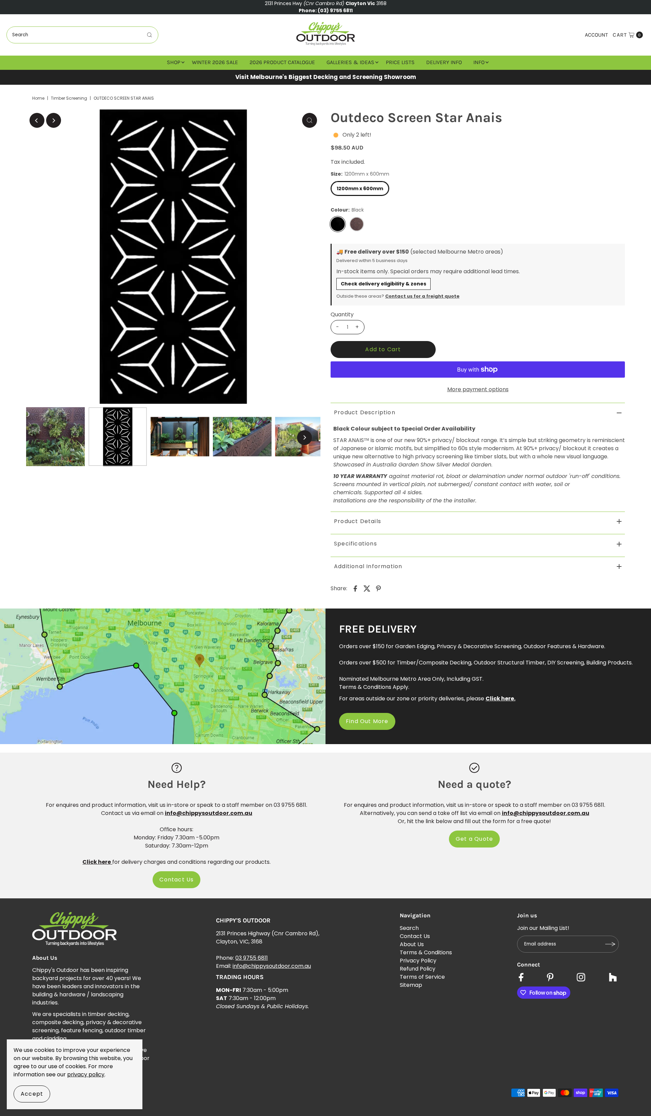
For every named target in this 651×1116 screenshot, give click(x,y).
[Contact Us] (177, 767)
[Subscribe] (610, 944)
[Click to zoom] (309, 120)
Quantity (342, 314)
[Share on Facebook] (355, 588)
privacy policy (85, 1074)
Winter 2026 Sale (215, 62)
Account (596, 35)
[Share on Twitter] (367, 588)
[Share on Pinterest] (378, 588)
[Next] (53, 120)
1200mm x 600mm (360, 188)
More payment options (478, 389)
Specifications (355, 543)
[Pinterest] (550, 978)
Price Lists (400, 62)
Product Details (357, 521)
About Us (412, 944)
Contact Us (176, 879)
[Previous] (36, 120)
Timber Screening (69, 98)
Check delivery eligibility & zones (383, 283)
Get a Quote (474, 839)
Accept (32, 1094)
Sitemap (411, 985)
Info (479, 62)
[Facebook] (521, 978)
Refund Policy (417, 969)
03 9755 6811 (251, 958)
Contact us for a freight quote (422, 296)
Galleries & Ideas (350, 62)
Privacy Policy (418, 960)
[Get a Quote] (474, 767)
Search (409, 928)
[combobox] (82, 34)
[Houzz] (613, 978)
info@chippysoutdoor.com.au (272, 966)
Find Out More (367, 721)
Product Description (364, 412)
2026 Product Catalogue (282, 62)
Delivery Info (444, 62)
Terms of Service (422, 977)
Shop (173, 62)
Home (38, 98)
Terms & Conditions (426, 952)
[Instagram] (581, 978)
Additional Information (368, 566)
